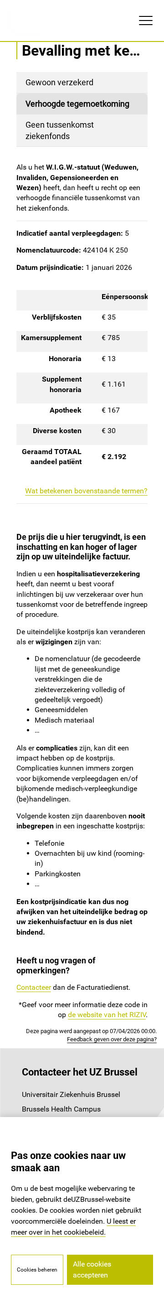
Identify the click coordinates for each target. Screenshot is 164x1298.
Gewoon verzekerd (59, 82)
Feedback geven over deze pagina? (112, 1039)
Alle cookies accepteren (92, 1269)
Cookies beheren (37, 1270)
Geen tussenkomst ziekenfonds (60, 130)
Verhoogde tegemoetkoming (77, 104)
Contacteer (33, 987)
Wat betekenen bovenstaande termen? (86, 490)
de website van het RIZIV (107, 1014)
